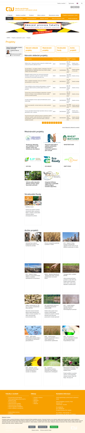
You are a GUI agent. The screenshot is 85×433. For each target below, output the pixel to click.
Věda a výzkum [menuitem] (41, 15)
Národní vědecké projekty (32, 49)
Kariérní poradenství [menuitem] (72, 18)
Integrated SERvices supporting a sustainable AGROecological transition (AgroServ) (51, 184)
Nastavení (32, 426)
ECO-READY (48, 166)
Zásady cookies (35, 430)
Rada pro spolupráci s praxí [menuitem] (58, 18)
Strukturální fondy (61, 49)
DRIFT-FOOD (67, 166)
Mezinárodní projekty (47, 49)
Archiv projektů (73, 49)
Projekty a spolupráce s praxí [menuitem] (70, 15)
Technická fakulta (12, 402)
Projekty (28, 37)
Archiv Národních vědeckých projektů (70, 127)
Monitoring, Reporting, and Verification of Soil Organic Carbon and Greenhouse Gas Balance (33, 147)
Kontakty (72, 3)
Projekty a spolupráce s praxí (18, 37)
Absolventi (36, 400)
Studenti (36, 399)
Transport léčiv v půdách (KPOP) (69, 275)
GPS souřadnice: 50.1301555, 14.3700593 (66, 414)
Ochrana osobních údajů (45, 430)
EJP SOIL (28, 166)
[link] (72, 7)
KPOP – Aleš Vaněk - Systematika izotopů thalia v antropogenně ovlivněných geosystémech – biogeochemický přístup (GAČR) (33, 338)
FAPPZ (8, 37)
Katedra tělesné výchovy (14, 412)
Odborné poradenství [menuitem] (31, 18)
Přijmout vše (54, 426)
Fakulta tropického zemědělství (15, 406)
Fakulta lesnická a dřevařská (14, 405)
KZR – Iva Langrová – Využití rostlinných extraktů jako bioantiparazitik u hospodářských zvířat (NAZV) (70, 338)
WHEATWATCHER (69, 144)
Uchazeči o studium (38, 397)
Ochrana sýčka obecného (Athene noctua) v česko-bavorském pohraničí (33, 183)
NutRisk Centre (30, 207)
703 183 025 (15, 55)
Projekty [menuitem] (9, 18)
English (77, 3)
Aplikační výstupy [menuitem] (44, 18)
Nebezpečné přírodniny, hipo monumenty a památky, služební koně (70, 369)
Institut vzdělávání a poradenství (15, 408)
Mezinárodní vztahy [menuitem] (54, 15)
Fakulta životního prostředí (14, 403)
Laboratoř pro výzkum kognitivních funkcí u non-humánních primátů (32, 244)
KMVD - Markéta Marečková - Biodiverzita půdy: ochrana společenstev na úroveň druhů (52, 276)
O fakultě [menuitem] (10, 15)
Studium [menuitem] (31, 15)
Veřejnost (36, 403)
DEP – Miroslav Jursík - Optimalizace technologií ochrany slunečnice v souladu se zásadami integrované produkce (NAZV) (32, 369)
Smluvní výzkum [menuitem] (19, 18)
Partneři (35, 402)
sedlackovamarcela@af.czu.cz (18, 54)
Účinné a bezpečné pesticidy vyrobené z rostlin (52, 243)
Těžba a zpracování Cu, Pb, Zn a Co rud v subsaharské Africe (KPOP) (33, 307)
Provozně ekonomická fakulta (15, 397)
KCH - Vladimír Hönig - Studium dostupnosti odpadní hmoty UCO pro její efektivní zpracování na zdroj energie (70, 245)
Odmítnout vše (42, 426)
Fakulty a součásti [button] (61, 3)
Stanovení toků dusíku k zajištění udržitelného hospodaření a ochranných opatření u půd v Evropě (51, 147)
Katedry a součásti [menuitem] (21, 15)
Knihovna (10, 413)
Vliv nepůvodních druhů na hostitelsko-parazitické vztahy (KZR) (51, 307)
